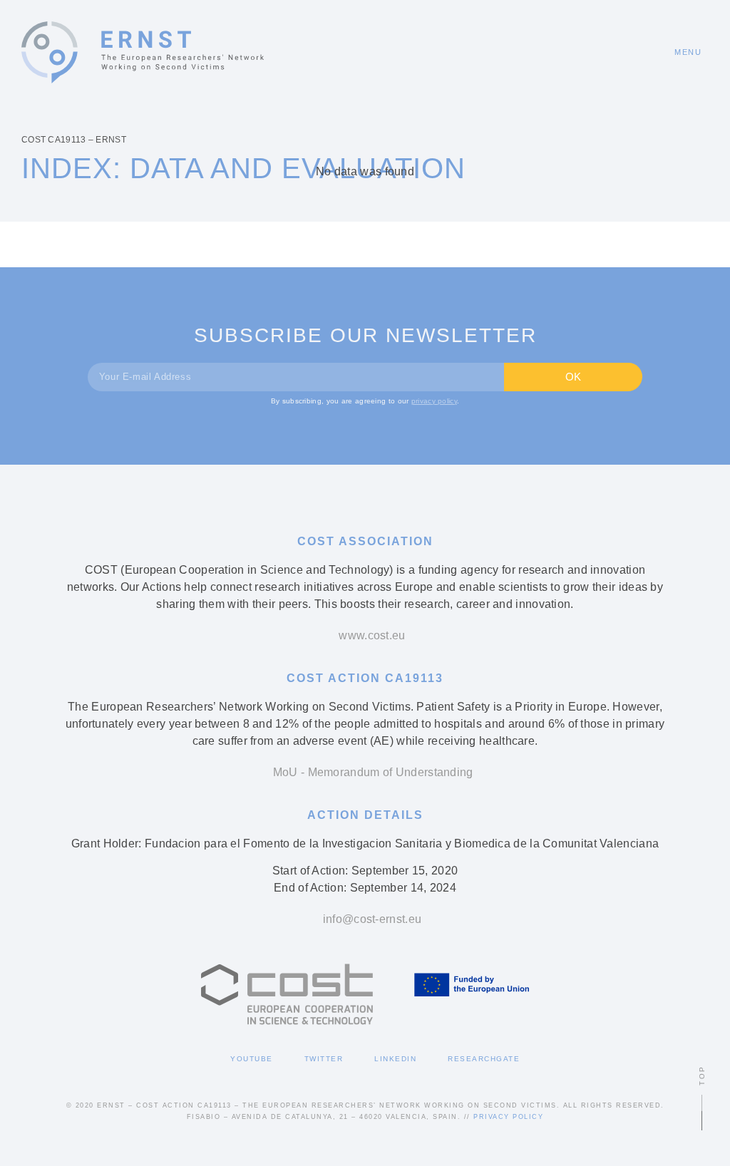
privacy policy (434, 401)
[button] (681, 52)
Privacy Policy (508, 1116)
